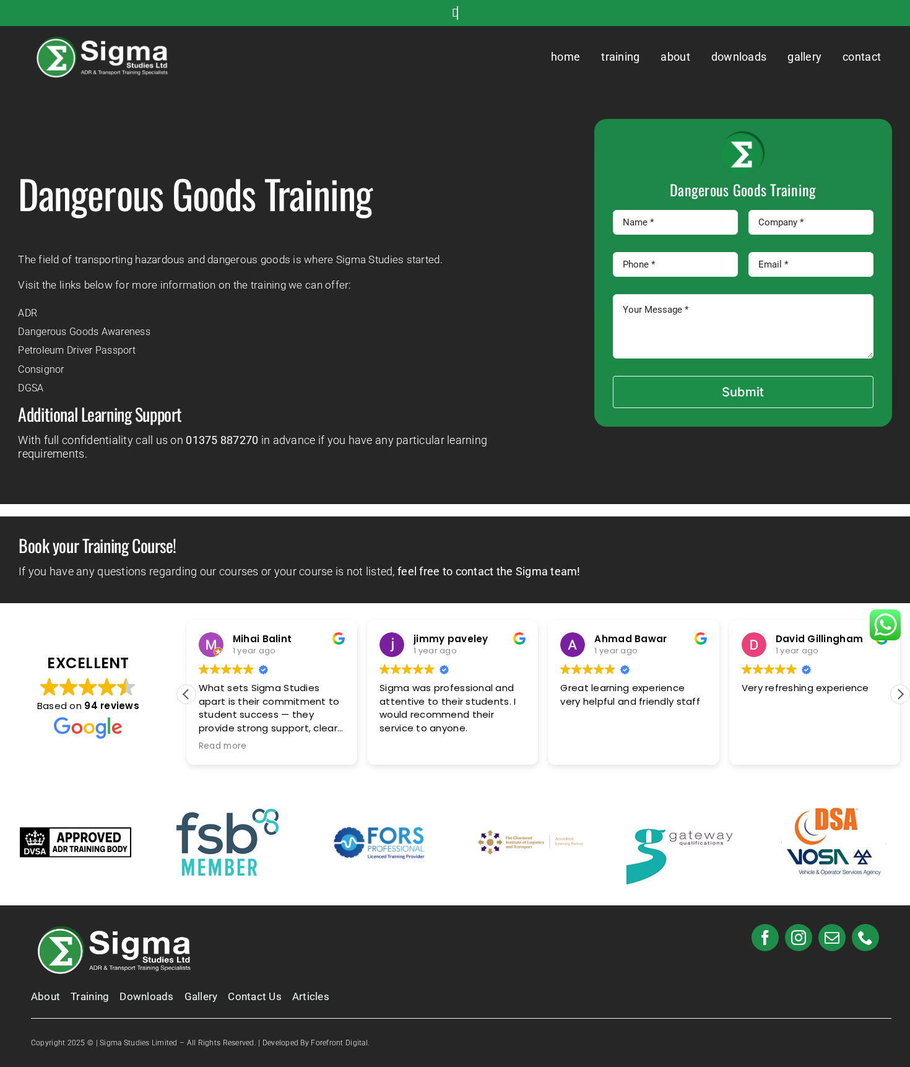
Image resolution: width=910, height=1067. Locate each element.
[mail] (832, 937)
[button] (900, 694)
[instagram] (798, 937)
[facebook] (765, 937)
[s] (105, 39)
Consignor (41, 369)
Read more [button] (222, 746)
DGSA (30, 388)
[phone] (865, 937)
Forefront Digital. (340, 1043)
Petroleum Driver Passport (77, 350)
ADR (27, 313)
